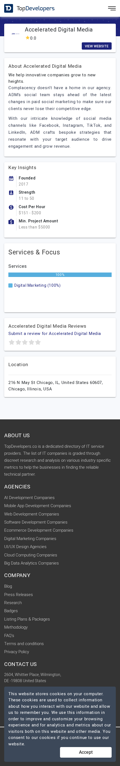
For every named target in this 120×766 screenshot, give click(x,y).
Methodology (16, 627)
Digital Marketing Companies (30, 539)
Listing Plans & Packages (27, 619)
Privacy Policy (16, 652)
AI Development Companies (29, 498)
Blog (8, 586)
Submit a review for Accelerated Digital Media (54, 333)
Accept (86, 752)
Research (13, 603)
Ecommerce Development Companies (38, 530)
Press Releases (18, 595)
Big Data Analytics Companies (31, 563)
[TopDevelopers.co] (25, 8)
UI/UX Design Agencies (25, 547)
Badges (11, 611)
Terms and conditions (24, 644)
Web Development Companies (31, 514)
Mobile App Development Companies (37, 506)
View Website (97, 46)
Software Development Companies (36, 522)
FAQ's (9, 636)
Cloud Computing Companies (30, 555)
